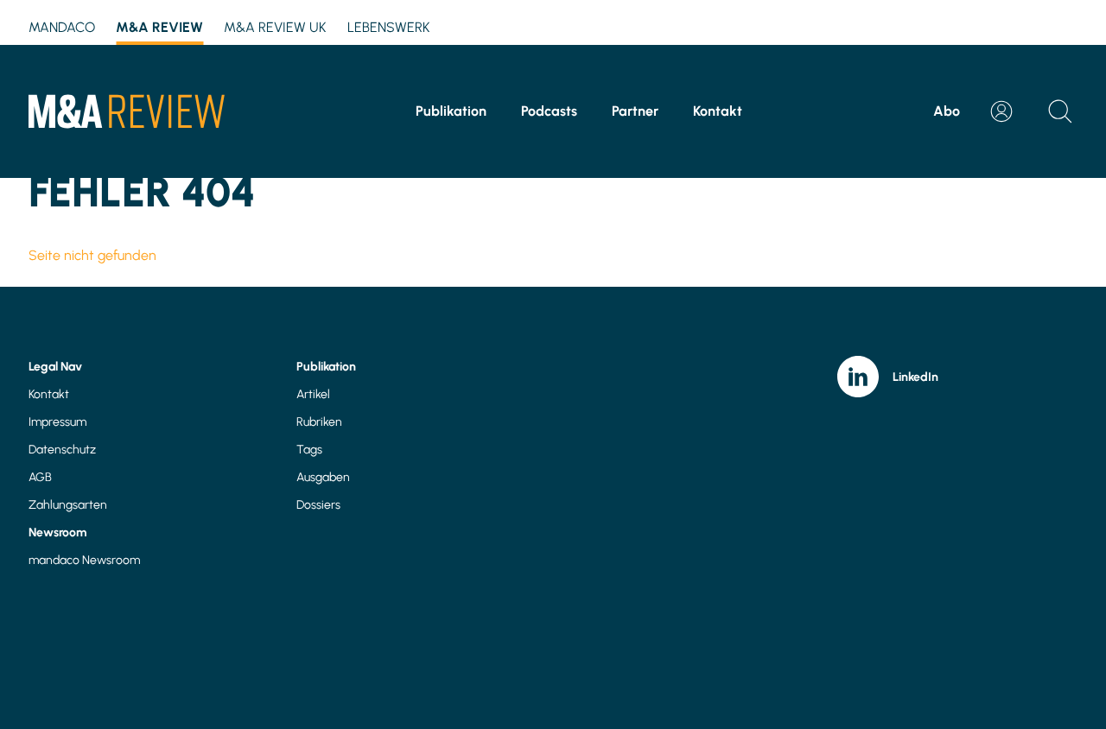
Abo (946, 111)
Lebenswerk (388, 27)
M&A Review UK (275, 27)
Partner (635, 111)
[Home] (127, 111)
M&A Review (159, 27)
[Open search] (1060, 111)
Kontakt (717, 111)
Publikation (451, 111)
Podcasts (549, 111)
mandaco (62, 27)
